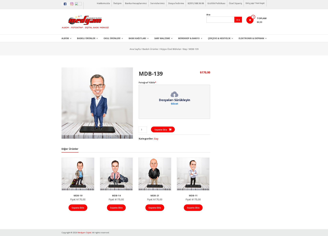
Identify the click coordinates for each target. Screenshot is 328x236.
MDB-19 (78, 195)
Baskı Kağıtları (137, 38)
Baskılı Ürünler (86, 38)
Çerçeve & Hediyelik (219, 38)
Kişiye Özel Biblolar (170, 49)
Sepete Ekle (160, 129)
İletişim (117, 3)
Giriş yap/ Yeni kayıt (255, 3)
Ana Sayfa (135, 49)
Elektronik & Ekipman (251, 38)
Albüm (65, 38)
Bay (185, 49)
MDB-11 (193, 195)
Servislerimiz (157, 3)
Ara (208, 14)
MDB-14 (116, 195)
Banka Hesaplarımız (136, 3)
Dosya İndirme (176, 3)
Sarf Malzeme (162, 38)
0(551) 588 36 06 (196, 3)
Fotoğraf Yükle (147, 82)
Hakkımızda (103, 3)
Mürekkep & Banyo (189, 38)
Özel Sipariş (235, 3)
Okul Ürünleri (112, 38)
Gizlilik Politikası (216, 3)
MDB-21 (155, 195)
